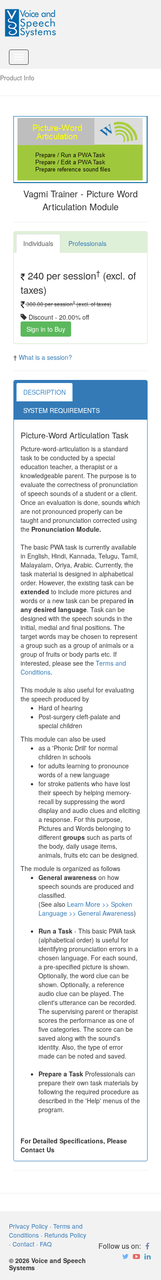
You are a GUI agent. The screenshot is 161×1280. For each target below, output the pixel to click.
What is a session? (45, 357)
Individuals (38, 243)
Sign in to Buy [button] (45, 329)
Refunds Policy (65, 1234)
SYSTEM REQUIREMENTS (61, 410)
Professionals (87, 243)
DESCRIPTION (44, 392)
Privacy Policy (28, 1226)
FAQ (46, 1243)
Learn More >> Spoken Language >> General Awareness (86, 908)
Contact (23, 1243)
